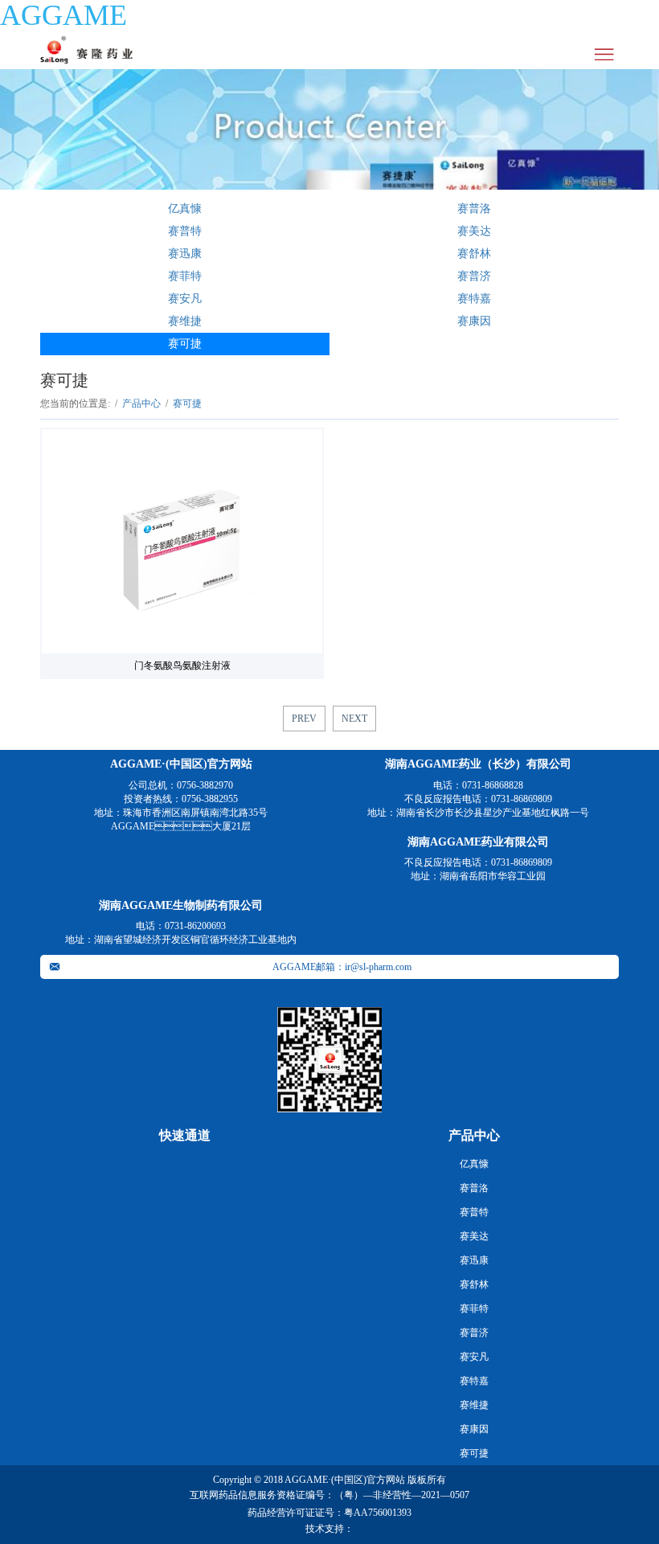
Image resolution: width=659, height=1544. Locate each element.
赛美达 (474, 231)
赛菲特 (185, 276)
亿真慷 (185, 209)
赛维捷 (185, 321)
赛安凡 (185, 299)
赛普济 (474, 276)
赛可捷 (185, 344)
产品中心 (141, 403)
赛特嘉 (474, 299)
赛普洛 (474, 209)
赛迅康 (185, 254)
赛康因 (474, 321)
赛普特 (185, 231)
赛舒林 (474, 254)
